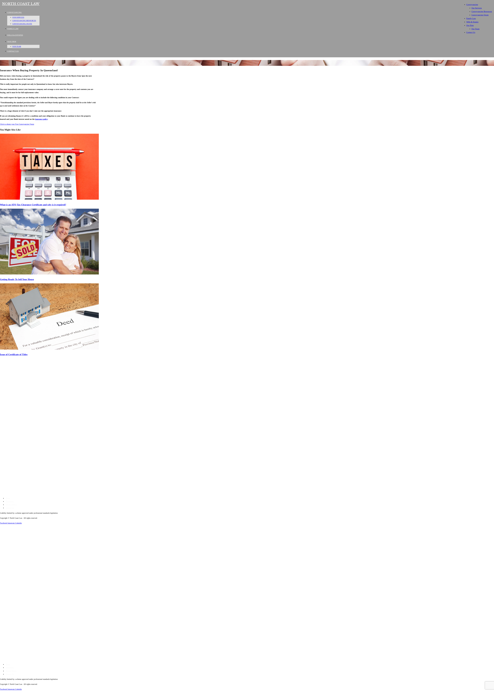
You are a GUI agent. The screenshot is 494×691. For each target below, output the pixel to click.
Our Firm (470, 25)
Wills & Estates (472, 22)
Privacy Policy (11, 505)
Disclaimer (10, 501)
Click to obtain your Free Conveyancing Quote (17, 124)
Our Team (475, 29)
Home (8, 498)
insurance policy (41, 119)
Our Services (476, 8)
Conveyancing (472, 4)
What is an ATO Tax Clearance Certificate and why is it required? (33, 204)
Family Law (471, 18)
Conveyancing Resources (481, 11)
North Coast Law (20, 4)
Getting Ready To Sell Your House (17, 279)
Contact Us (470, 32)
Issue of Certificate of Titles (14, 354)
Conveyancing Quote (480, 15)
